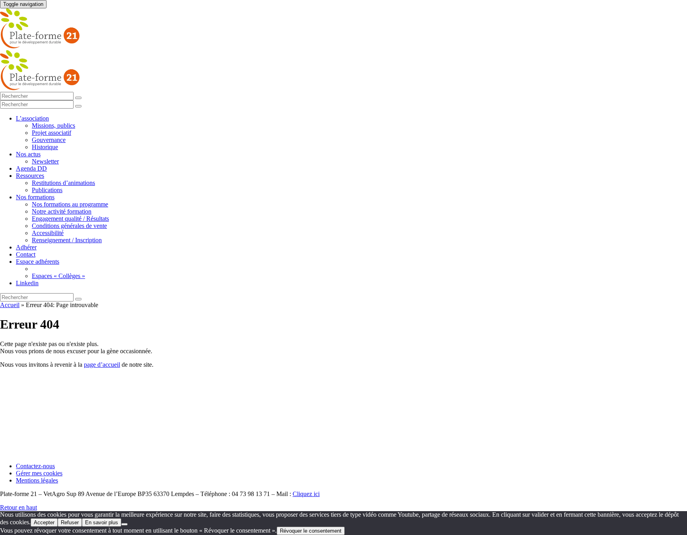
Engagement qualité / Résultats (70, 218)
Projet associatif (51, 132)
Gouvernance (49, 139)
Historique (45, 147)
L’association (32, 118)
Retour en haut (18, 507)
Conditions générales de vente (69, 225)
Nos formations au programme (70, 204)
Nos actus (28, 154)
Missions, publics (53, 125)
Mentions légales (37, 480)
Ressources (30, 175)
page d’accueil (102, 364)
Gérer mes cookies (39, 473)
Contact (25, 254)
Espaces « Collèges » (58, 275)
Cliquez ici (306, 493)
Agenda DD (31, 168)
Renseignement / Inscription (67, 240)
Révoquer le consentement (311, 531)
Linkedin (27, 283)
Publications (47, 190)
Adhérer (26, 247)
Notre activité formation (61, 211)
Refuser (70, 522)
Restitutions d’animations (63, 182)
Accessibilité (48, 233)
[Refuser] (124, 524)
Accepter (44, 522)
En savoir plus (101, 522)
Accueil (9, 305)
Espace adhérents (37, 261)
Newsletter (45, 161)
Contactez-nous (35, 466)
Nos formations (35, 197)
